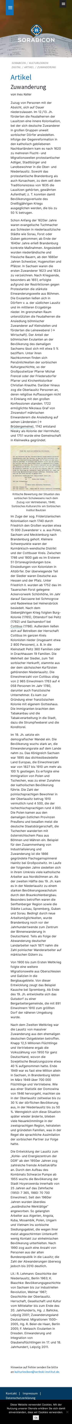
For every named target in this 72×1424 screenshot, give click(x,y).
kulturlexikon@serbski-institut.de (36, 1372)
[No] (67, 1412)
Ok (36, 1417)
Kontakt (11, 1393)
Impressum (30, 1393)
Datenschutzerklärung (21, 1398)
